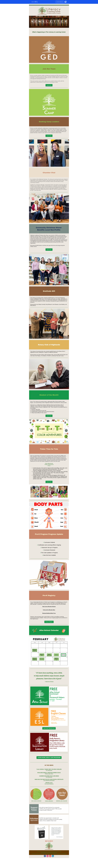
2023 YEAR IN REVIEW (36, 800)
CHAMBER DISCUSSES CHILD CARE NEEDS (49, 775)
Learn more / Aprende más (49, 728)
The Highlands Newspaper (49, 780)
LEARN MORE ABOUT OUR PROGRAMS (49, 757)
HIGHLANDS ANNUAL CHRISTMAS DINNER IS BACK (49, 772)
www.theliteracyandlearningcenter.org (49, 852)
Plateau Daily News (49, 773)
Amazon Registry (49, 621)
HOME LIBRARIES (49, 800)
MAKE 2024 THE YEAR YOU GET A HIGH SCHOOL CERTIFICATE (49, 779)
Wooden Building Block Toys (49, 613)
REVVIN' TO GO (49, 782)
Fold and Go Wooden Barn (49, 609)
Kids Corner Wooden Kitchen (49, 606)
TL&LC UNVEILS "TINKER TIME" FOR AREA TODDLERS (49, 769)
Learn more (49, 85)
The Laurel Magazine (49, 783)
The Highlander (49, 770)
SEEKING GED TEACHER (61, 800)
